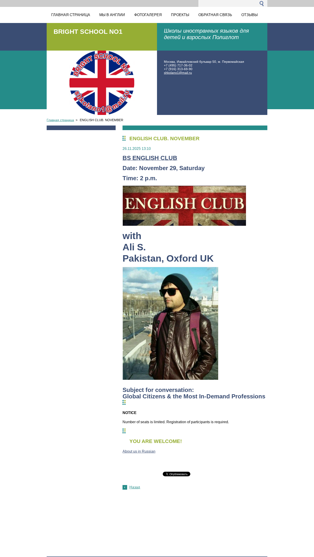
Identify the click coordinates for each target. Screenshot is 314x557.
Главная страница (60, 120)
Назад (134, 487)
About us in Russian (139, 451)
